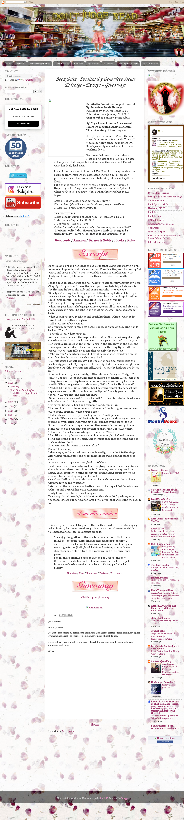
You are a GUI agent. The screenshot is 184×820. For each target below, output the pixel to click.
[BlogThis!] (63, 615)
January (15, 386)
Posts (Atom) (68, 731)
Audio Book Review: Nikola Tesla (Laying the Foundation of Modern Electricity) (165, 596)
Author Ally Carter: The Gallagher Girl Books (163, 606)
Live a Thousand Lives (162, 590)
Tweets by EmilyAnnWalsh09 (20, 319)
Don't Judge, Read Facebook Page (165, 196)
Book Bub (153, 212)
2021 (11, 402)
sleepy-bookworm (160, 618)
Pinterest (117, 573)
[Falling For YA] (23, 359)
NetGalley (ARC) (156, 208)
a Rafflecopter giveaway (94, 597)
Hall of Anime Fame (161, 544)
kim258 (104, 798)
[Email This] (60, 615)
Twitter (104, 573)
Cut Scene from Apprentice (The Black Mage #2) (164, 716)
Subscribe (23, 123)
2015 (11, 423)
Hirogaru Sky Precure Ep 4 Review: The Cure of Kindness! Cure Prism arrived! (170, 552)
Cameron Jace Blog (161, 661)
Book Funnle (154, 216)
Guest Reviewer (150, 64)
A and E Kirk (157, 528)
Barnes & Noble (100, 240)
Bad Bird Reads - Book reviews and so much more (165, 726)
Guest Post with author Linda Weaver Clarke (165, 652)
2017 (11, 415)
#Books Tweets (13, 371)
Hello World (157, 610)
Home (8, 64)
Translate (28, 79)
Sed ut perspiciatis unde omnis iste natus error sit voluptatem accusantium (163, 534)
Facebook (91, 573)
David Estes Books (160, 499)
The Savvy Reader (160, 565)
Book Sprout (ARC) (158, 204)
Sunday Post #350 (171, 473)
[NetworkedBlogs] (165, 738)
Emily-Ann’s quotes (16, 261)
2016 (11, 419)
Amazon (79, 240)
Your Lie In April (156, 231)
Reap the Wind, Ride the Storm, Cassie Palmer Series (164, 236)
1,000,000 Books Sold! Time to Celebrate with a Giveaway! (170, 506)
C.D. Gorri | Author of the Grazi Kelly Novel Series (164, 490)
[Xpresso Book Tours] (162, 379)
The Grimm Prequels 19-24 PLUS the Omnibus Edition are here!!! (170, 669)
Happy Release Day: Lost (169, 686)
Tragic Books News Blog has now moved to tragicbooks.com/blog (164, 636)
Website (72, 573)
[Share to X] (65, 615)
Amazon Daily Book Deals (161, 223)
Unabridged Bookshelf (162, 682)
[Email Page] (55, 614)
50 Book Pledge (156, 220)
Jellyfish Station (156, 242)
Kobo (131, 240)
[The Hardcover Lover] (165, 455)
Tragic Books (158, 630)
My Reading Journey (158, 193)
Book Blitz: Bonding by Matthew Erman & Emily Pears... (24, 393)
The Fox (155, 521)
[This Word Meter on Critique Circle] (149, 75)
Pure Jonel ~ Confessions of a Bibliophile (165, 647)
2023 (11, 382)
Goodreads (63, 240)
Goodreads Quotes (33, 304)
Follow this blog (165, 742)
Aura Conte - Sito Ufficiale (164, 518)
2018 (11, 410)
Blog (81, 573)
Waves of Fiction (159, 470)
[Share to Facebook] (68, 615)
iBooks (119, 240)
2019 (11, 406)
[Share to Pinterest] (71, 615)
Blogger (125, 798)
